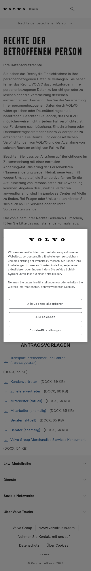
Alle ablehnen (45, 317)
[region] (45, 285)
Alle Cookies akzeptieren (45, 303)
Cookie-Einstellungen (45, 330)
